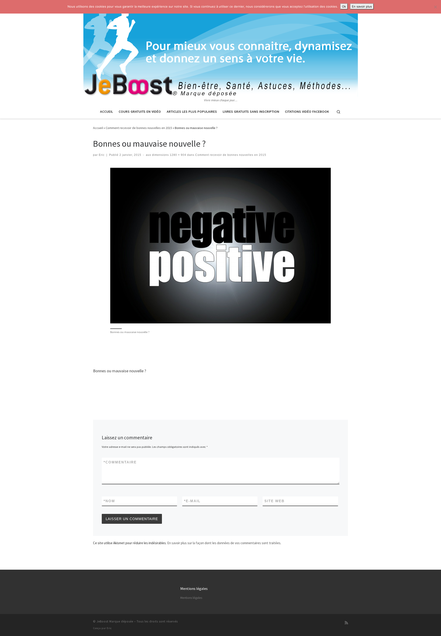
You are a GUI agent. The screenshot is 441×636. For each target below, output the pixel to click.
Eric (102, 155)
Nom (109, 501)
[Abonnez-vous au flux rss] (346, 623)
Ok (344, 6)
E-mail (192, 501)
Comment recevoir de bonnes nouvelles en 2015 (139, 128)
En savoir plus (362, 6)
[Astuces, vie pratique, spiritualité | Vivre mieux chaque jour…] (220, 49)
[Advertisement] (220, 350)
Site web (274, 501)
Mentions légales (191, 598)
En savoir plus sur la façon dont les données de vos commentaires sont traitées (223, 543)
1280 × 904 (177, 155)
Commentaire (120, 462)
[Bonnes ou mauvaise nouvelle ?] (220, 245)
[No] (435, 7)
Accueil (98, 128)
